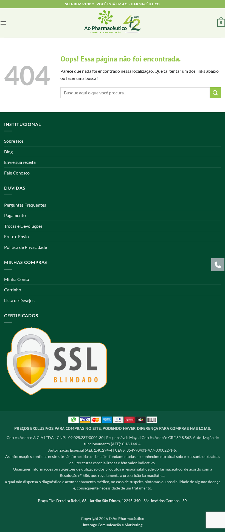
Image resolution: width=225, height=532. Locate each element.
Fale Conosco (17, 172)
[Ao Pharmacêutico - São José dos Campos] (112, 23)
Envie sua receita (20, 162)
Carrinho (12, 289)
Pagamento (15, 215)
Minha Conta (16, 279)
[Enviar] (215, 92)
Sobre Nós (14, 140)
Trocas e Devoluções (23, 226)
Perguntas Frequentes (25, 204)
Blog (8, 151)
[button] (3, 23)
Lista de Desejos (19, 300)
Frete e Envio (16, 236)
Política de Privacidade (25, 247)
